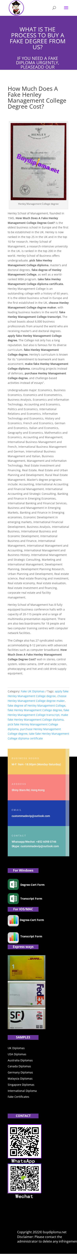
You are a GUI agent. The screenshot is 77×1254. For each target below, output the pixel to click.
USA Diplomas (17, 1054)
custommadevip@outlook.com (31, 816)
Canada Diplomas (19, 1066)
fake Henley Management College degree (35, 710)
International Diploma (22, 1091)
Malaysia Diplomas (20, 1078)
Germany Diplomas (20, 1072)
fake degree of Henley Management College (36, 705)
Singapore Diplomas (21, 1084)
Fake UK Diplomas (33, 691)
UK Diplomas (16, 1048)
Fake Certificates (18, 1097)
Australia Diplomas (20, 1060)
